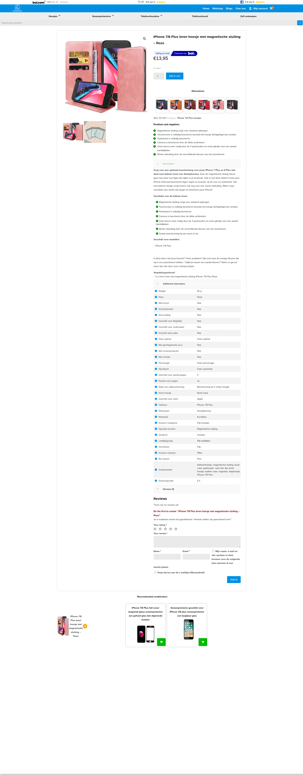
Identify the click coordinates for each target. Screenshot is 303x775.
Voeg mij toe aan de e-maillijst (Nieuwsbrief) (181, 572)
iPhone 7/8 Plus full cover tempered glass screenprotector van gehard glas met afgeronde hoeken (145, 614)
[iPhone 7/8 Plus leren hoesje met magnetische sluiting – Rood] (204, 105)
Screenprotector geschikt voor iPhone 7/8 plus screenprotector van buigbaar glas (187, 612)
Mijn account (260, 8)
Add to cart (174, 76)
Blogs (229, 8)
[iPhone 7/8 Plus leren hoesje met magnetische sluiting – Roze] (218, 105)
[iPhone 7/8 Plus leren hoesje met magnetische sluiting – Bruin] (176, 105)
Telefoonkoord (200, 16)
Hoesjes (53, 16)
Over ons (241, 8)
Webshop (217, 8)
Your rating (160, 525)
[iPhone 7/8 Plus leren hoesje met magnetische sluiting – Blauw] (162, 105)
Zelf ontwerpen (248, 16)
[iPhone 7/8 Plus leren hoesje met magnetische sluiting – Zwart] (232, 105)
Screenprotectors (101, 16)
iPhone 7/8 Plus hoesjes (189, 118)
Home (206, 8)
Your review (160, 533)
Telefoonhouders (150, 16)
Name (157, 551)
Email (186, 551)
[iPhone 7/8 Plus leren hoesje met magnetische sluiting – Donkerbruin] (190, 105)
